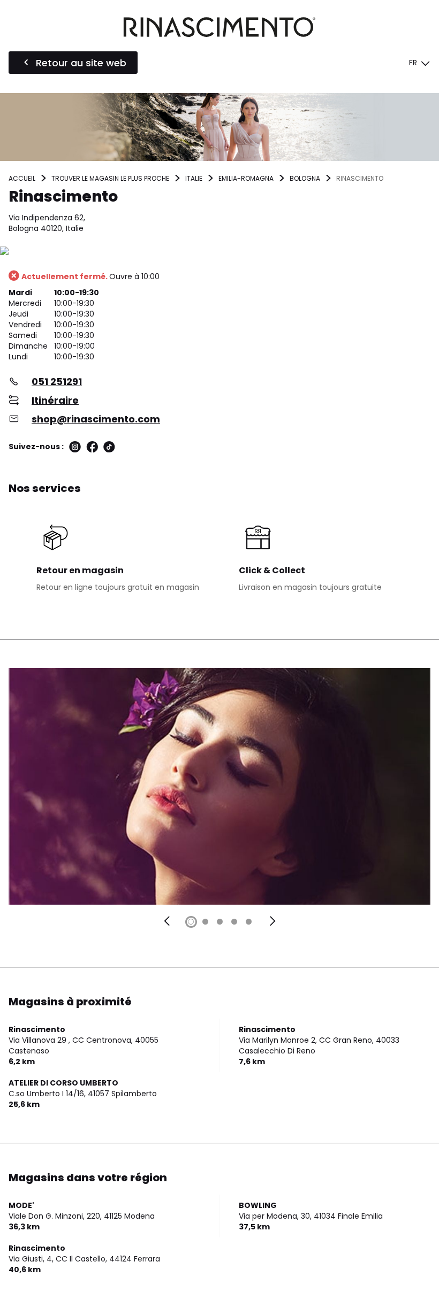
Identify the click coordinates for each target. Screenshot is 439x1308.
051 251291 (57, 381)
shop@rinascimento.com (96, 419)
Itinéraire (55, 400)
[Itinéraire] (219, 252)
